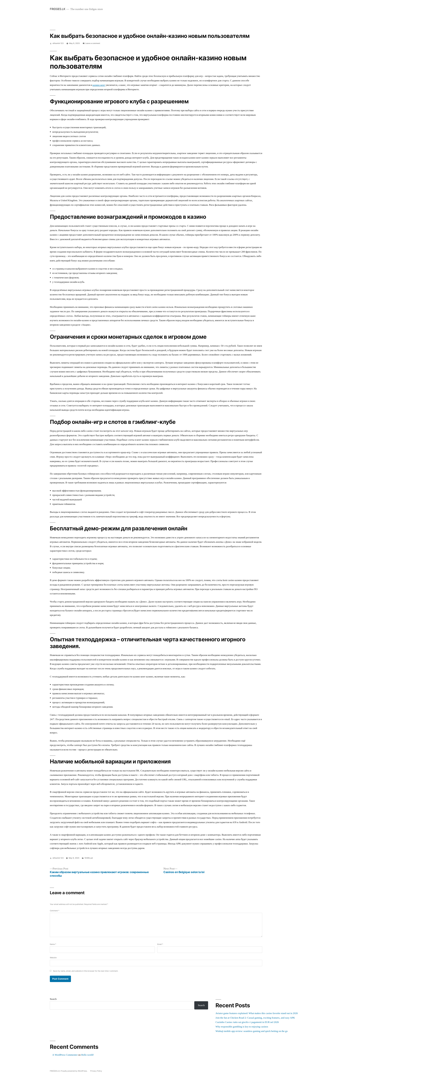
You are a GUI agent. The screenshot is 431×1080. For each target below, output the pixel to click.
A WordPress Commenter (65, 1054)
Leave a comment (92, 43)
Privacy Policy (96, 1071)
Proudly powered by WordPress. (74, 1071)
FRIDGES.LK (57, 9)
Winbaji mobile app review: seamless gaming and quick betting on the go (252, 1031)
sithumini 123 (58, 43)
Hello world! (87, 1054)
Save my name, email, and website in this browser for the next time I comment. (85, 971)
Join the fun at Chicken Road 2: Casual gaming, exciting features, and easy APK (255, 1017)
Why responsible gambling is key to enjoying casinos (242, 1026)
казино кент (98, 85)
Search (53, 999)
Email (160, 944)
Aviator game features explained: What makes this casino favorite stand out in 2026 (257, 1013)
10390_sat (88, 858)
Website (53, 958)
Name (53, 944)
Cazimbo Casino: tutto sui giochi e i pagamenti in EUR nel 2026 (247, 1022)
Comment (54, 911)
